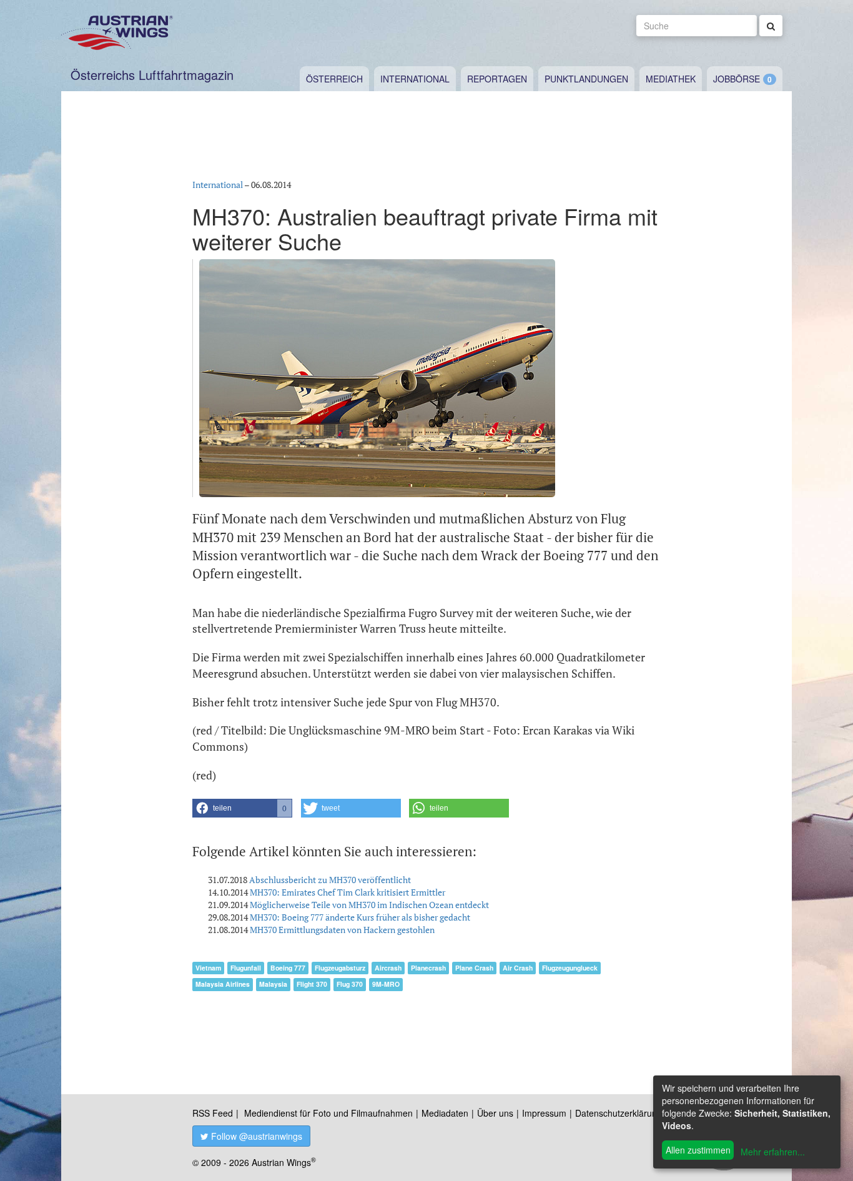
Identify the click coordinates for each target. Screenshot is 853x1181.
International (415, 78)
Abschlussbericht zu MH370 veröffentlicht (330, 880)
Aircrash (388, 967)
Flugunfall (245, 967)
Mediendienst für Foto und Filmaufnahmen (328, 1113)
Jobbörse (736, 78)
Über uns (495, 1113)
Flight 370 (312, 984)
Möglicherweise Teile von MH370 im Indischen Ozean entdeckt (369, 905)
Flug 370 (350, 984)
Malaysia (273, 984)
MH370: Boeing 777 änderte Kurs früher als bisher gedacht (360, 917)
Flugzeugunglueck (570, 967)
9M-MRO (386, 984)
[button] (242, 808)
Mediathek (671, 78)
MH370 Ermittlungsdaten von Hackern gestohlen (342, 930)
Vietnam (208, 967)
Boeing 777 (287, 967)
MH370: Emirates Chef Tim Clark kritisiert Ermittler (347, 892)
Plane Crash (474, 967)
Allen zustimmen (698, 1150)
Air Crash (518, 967)
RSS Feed (212, 1113)
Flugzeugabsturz (340, 967)
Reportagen (497, 78)
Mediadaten (445, 1113)
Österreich (334, 78)
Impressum (544, 1113)
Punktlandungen (586, 78)
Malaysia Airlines (222, 984)
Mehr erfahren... (773, 1151)
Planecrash (428, 967)
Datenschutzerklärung (618, 1113)
